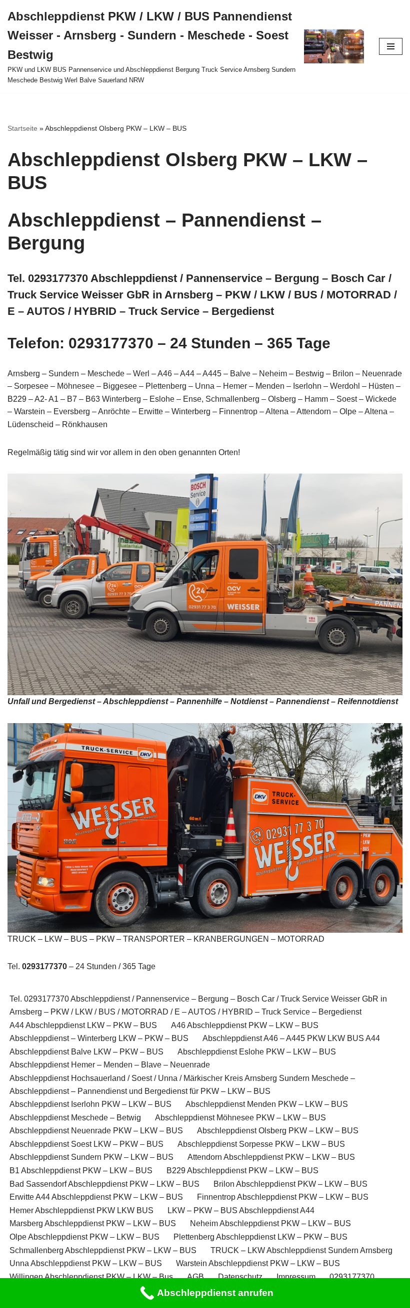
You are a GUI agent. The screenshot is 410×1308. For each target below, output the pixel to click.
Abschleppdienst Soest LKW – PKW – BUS (87, 1144)
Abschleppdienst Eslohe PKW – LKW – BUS (257, 1051)
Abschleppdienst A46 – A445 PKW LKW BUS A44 (291, 1038)
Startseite (23, 128)
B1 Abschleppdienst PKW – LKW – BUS (81, 1170)
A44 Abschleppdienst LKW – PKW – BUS (83, 1025)
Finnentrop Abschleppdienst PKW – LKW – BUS (282, 1197)
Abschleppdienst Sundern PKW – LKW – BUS (92, 1157)
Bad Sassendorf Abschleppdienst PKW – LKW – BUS (105, 1184)
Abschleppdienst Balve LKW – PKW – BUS (87, 1051)
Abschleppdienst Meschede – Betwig (75, 1117)
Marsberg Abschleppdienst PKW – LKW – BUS (93, 1223)
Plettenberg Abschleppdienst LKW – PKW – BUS (261, 1237)
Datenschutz (240, 1277)
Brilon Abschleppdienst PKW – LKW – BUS (291, 1184)
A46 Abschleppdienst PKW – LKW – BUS (244, 1025)
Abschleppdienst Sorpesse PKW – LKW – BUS (261, 1144)
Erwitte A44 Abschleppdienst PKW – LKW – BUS (96, 1197)
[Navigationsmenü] (390, 46)
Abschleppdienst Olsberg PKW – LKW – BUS (277, 1130)
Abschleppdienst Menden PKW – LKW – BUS (267, 1104)
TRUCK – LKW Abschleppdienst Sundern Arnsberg (301, 1250)
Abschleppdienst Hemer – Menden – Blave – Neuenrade (110, 1064)
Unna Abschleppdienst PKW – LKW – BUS (86, 1263)
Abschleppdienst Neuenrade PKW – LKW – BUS (96, 1130)
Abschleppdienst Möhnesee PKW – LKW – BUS (240, 1117)
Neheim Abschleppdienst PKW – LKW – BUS (270, 1223)
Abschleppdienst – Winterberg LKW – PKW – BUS (99, 1038)
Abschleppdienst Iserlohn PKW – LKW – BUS (91, 1104)
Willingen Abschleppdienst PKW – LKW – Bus (91, 1277)
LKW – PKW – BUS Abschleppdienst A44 (241, 1210)
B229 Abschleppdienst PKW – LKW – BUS (242, 1170)
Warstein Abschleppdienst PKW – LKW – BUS (258, 1263)
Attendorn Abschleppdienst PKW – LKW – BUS (271, 1157)
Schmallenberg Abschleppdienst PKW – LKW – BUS (103, 1250)
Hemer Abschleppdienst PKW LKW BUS (82, 1210)
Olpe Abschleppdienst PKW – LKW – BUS (85, 1237)
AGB (195, 1277)
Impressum (296, 1277)
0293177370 (352, 1277)
